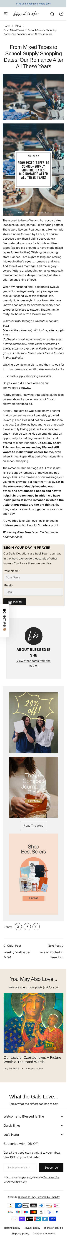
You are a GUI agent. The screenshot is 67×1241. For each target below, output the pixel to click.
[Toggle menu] (6, 14)
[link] (18, 926)
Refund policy (22, 1222)
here (19, 537)
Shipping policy (43, 1227)
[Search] (52, 14)
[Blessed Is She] (26, 14)
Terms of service (21, 1227)
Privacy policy (42, 1222)
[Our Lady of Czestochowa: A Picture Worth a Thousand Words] (33, 1023)
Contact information (32, 1233)
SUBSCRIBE (15, 601)
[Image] (33, 722)
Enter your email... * (19, 1161)
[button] (4, 620)
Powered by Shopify (46, 1191)
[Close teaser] (10, 603)
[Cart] (61, 14)
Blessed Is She (25, 1191)
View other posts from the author (33, 663)
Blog (18, 26)
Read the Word (34, 825)
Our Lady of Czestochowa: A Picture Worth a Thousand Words (32, 1059)
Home (7, 26)
